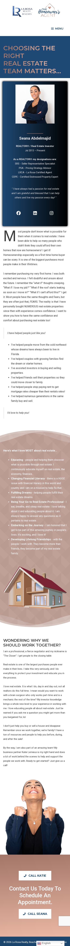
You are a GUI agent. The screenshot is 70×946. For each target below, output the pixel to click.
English (46, 943)
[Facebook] (18, 213)
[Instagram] (51, 213)
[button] (35, 875)
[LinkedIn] (35, 213)
